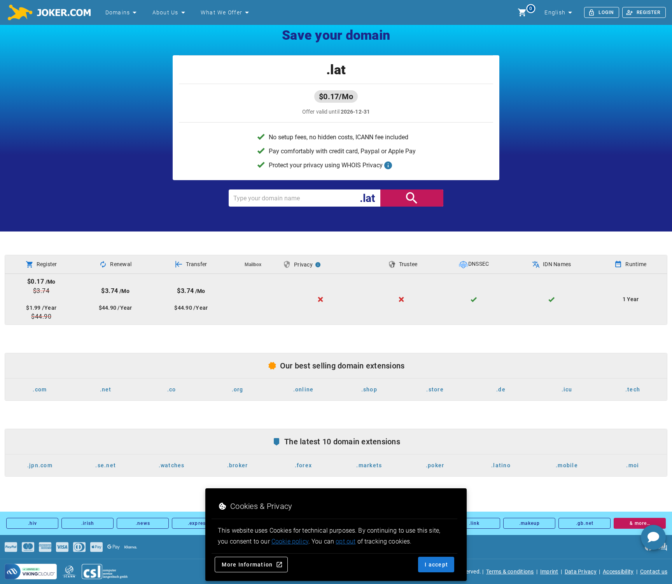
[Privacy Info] (318, 264)
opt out (345, 541)
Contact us (654, 571)
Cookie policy (289, 541)
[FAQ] (662, 547)
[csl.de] (105, 571)
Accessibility (618, 571)
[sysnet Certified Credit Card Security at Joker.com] (31, 571)
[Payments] (11, 547)
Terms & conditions (510, 571)
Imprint (549, 571)
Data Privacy (581, 571)
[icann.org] (69, 571)
